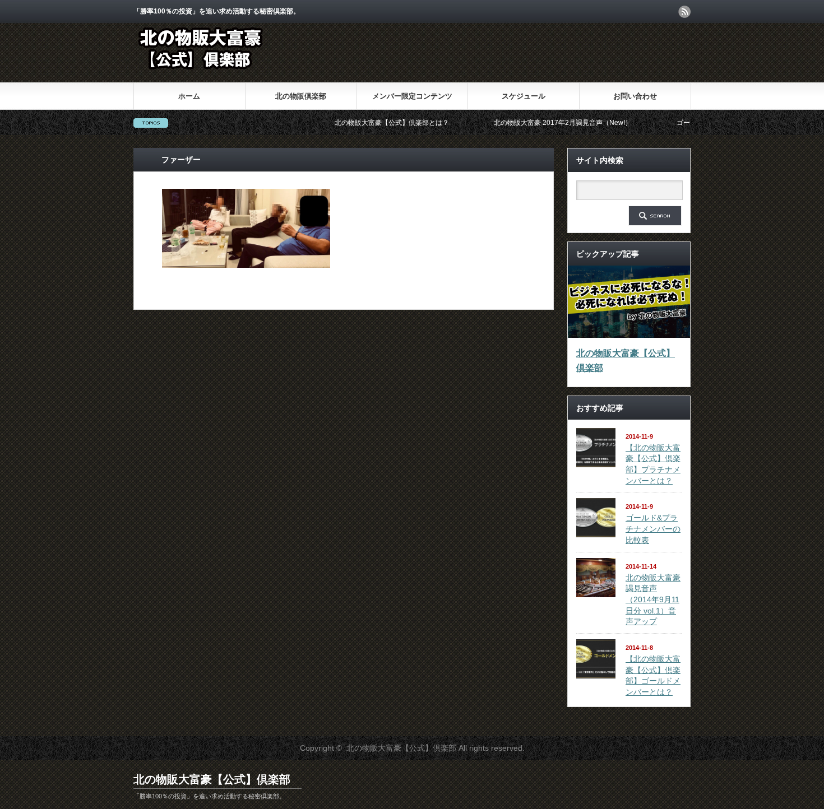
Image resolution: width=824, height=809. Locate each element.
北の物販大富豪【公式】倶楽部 (625, 360)
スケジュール (523, 96)
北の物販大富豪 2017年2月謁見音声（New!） (543, 123)
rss (684, 12)
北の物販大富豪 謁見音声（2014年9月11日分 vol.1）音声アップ (653, 599)
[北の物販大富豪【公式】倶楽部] (202, 73)
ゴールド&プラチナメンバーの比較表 (653, 528)
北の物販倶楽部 (300, 96)
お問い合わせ (635, 96)
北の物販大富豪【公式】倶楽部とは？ (372, 123)
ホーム (189, 96)
